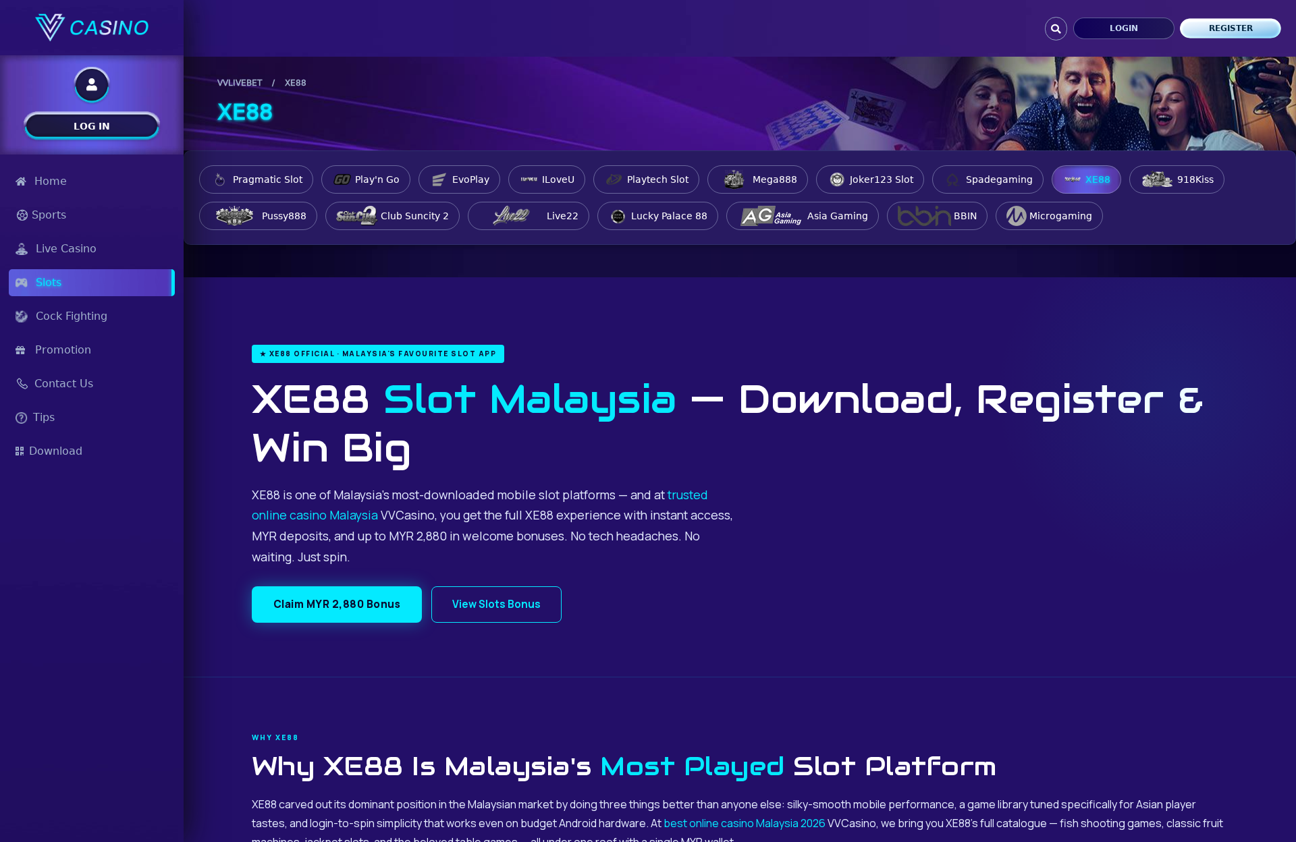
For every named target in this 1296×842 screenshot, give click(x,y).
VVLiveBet (239, 83)
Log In (92, 126)
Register (1231, 28)
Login (1124, 28)
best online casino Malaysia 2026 (745, 823)
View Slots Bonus (496, 604)
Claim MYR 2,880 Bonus (337, 604)
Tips (44, 417)
